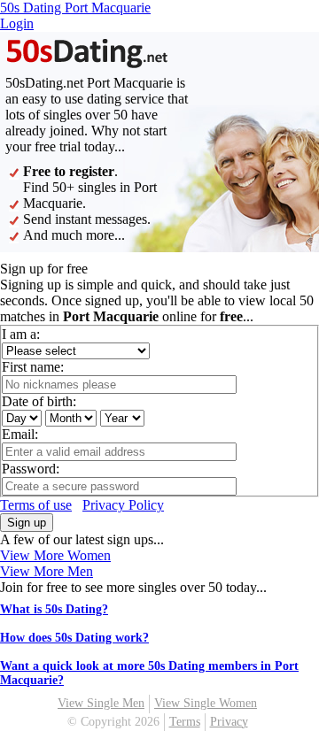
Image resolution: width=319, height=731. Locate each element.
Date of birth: (39, 401)
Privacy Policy (123, 504)
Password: (30, 468)
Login (17, 23)
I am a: (21, 334)
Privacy (229, 721)
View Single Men (101, 703)
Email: (20, 434)
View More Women (55, 555)
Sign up (26, 522)
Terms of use (36, 504)
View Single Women (205, 703)
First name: (33, 366)
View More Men (46, 571)
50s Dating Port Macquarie (75, 7)
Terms (184, 721)
